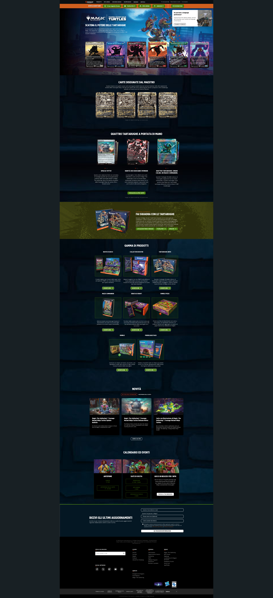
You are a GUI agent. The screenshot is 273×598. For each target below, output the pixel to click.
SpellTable (167, 565)
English (183, 24)
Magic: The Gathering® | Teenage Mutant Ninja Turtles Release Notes (136, 425)
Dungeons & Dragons (138, 574)
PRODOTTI (99, 1)
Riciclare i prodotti (153, 563)
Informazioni (151, 552)
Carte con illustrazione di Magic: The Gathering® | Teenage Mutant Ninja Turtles (168, 425)
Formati (135, 554)
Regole (134, 556)
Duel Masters (136, 575)
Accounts (185, 1)
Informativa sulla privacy (119, 592)
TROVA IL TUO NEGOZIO (165, 494)
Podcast (135, 558)
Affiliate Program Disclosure (152, 560)
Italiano (177, 24)
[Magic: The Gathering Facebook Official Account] (97, 569)
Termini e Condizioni (168, 526)
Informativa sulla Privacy (157, 526)
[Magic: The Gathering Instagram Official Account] (121, 569)
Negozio (136, 2)
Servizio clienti (129, 591)
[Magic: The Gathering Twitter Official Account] (103, 569)
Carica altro (136, 438)
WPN (149, 558)
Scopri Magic (127, 1)
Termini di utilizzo (99, 591)
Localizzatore (166, 1)
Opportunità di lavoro (154, 554)
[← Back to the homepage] (89, 2)
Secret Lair (167, 563)
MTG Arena (107, 1)
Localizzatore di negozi (145, 229)
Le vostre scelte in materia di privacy (159, 592)
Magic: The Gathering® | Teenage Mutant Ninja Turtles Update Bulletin (104, 425)
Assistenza (151, 556)
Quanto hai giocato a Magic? (149, 513)
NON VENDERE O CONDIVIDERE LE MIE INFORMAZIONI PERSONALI (149, 591)
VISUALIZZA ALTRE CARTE (136, 193)
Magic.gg (166, 556)
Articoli (143, 2)
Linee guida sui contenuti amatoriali (139, 591)
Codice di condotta (109, 592)
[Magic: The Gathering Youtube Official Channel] (115, 569)
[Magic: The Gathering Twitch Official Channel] (109, 569)
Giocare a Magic (116, 1)
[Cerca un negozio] (123, 553)
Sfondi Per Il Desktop (138, 560)
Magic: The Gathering (170, 552)
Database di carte (176, 1)
